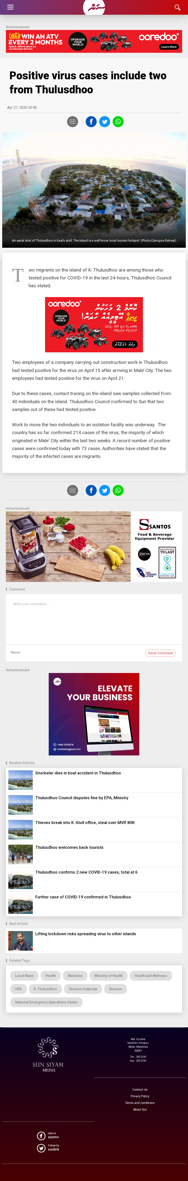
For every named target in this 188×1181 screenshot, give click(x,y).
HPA (18, 989)
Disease (115, 989)
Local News (24, 976)
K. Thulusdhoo (45, 989)
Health (51, 976)
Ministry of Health (108, 976)
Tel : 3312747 (138, 1056)
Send (160, 653)
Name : (16, 652)
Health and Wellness (151, 976)
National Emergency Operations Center (46, 1002)
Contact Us (140, 1089)
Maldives (75, 976)
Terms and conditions (140, 1103)
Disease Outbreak (83, 989)
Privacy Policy (140, 1096)
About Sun (140, 1109)
